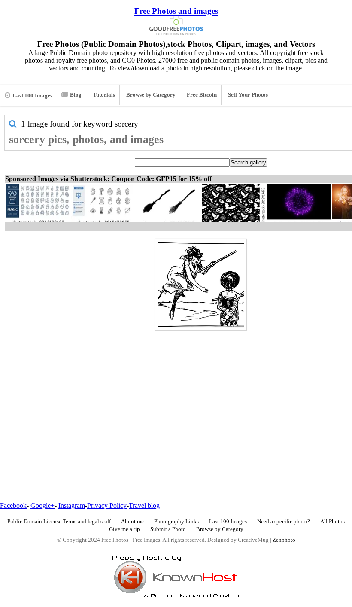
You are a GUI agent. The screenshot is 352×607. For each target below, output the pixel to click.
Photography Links (176, 522)
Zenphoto (284, 540)
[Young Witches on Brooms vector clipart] (201, 285)
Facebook (13, 505)
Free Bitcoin (202, 95)
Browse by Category (151, 95)
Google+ (42, 505)
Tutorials (104, 95)
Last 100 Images (32, 96)
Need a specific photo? (283, 522)
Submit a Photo (168, 529)
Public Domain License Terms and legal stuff (59, 522)
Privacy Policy (107, 505)
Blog (76, 95)
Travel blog (144, 505)
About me (132, 522)
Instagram (71, 505)
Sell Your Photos (248, 95)
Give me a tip (124, 529)
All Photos (332, 522)
